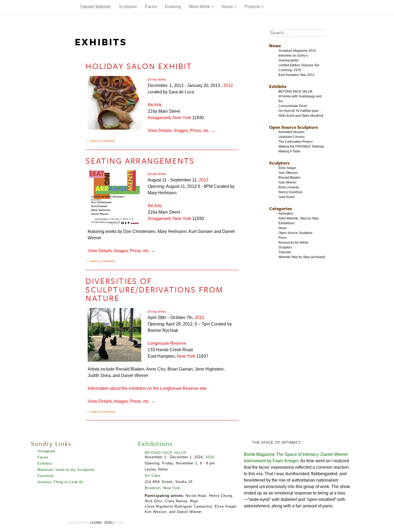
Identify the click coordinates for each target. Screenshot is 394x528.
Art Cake (153, 476)
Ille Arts (155, 104)
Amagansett (159, 117)
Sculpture (128, 6)
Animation (285, 213)
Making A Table (289, 151)
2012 (228, 85)
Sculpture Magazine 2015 (297, 51)
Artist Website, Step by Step (298, 218)
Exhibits (277, 86)
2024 (210, 457)
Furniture (46, 476)
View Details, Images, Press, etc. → (181, 130)
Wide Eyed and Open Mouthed (300, 116)
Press (282, 238)
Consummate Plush (292, 106)
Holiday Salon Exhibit (139, 66)
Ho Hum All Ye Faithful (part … (300, 111)
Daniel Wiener (95, 6)
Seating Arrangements (140, 160)
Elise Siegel (287, 168)
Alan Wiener (287, 182)
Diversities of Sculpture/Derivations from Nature (154, 289)
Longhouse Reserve (167, 343)
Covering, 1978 (289, 70)
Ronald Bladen (289, 177)
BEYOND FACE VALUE (295, 91)
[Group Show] (157, 79)
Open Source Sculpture (293, 127)
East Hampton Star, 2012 (296, 75)
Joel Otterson (288, 173)
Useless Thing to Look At (60, 482)
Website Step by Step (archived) (301, 257)
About (227, 6)
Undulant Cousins (291, 137)
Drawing (173, 6)
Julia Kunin (286, 197)
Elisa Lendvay (288, 187)
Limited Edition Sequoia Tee (298, 65)
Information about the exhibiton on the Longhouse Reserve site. (147, 388)
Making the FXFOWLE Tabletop (301, 146)
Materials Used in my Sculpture (66, 470)
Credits (119, 523)
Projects (252, 6)
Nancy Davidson (290, 192)
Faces (151, 6)
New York (182, 117)
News (275, 45)
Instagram (46, 451)
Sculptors (279, 162)
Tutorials (284, 252)
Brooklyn (153, 488)
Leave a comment (101, 140)
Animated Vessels (291, 132)
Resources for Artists (293, 242)
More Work (200, 6)
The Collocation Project (295, 142)
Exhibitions (286, 223)
